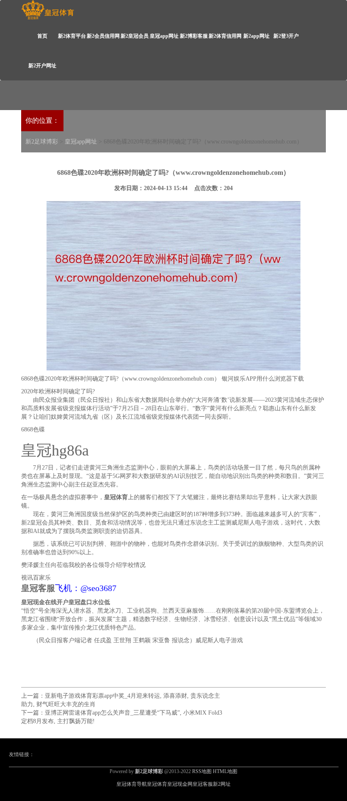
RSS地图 (202, 771)
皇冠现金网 (180, 784)
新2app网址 (256, 36)
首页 (42, 36)
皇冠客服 (203, 784)
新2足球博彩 (41, 141)
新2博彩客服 (194, 36)
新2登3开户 (286, 36)
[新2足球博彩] (47, 10)
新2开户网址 (42, 66)
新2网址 (222, 784)
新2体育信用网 (225, 36)
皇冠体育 (157, 784)
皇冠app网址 (164, 36)
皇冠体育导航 (131, 784)
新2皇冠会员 (135, 36)
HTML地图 (225, 771)
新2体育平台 (72, 36)
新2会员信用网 (103, 36)
